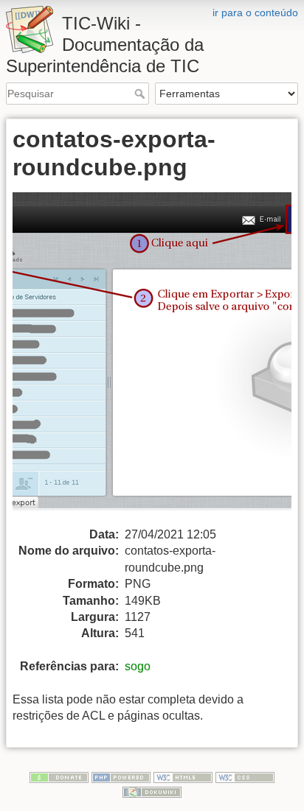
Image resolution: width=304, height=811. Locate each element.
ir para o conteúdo (255, 12)
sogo (138, 666)
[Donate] (59, 776)
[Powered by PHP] (121, 776)
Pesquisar (141, 93)
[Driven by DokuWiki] (152, 791)
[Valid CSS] (244, 776)
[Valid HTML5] (183, 776)
